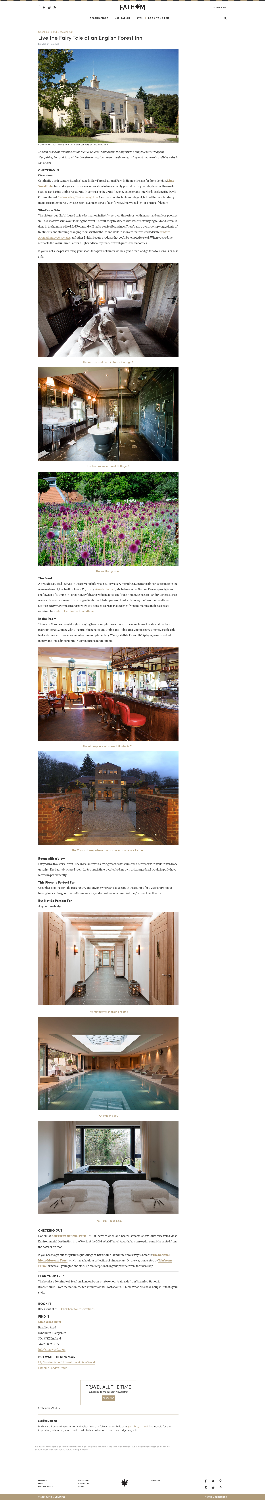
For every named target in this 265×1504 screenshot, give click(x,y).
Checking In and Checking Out (55, 31)
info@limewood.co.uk (51, 1349)
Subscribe (219, 7)
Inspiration (122, 17)
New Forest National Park (68, 1236)
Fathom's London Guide (52, 1368)
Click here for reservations (77, 1309)
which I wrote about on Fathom (75, 611)
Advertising (83, 1480)
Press (40, 1483)
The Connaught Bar (87, 197)
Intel (139, 17)
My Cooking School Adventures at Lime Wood (66, 1362)
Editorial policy (45, 1486)
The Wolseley (65, 197)
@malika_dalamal (138, 1426)
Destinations (99, 17)
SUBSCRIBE (108, 1398)
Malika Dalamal (50, 44)
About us (42, 1480)
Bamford (164, 232)
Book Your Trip (159, 17)
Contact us (83, 1483)
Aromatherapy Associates (54, 237)
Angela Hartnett (105, 589)
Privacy (81, 1486)
